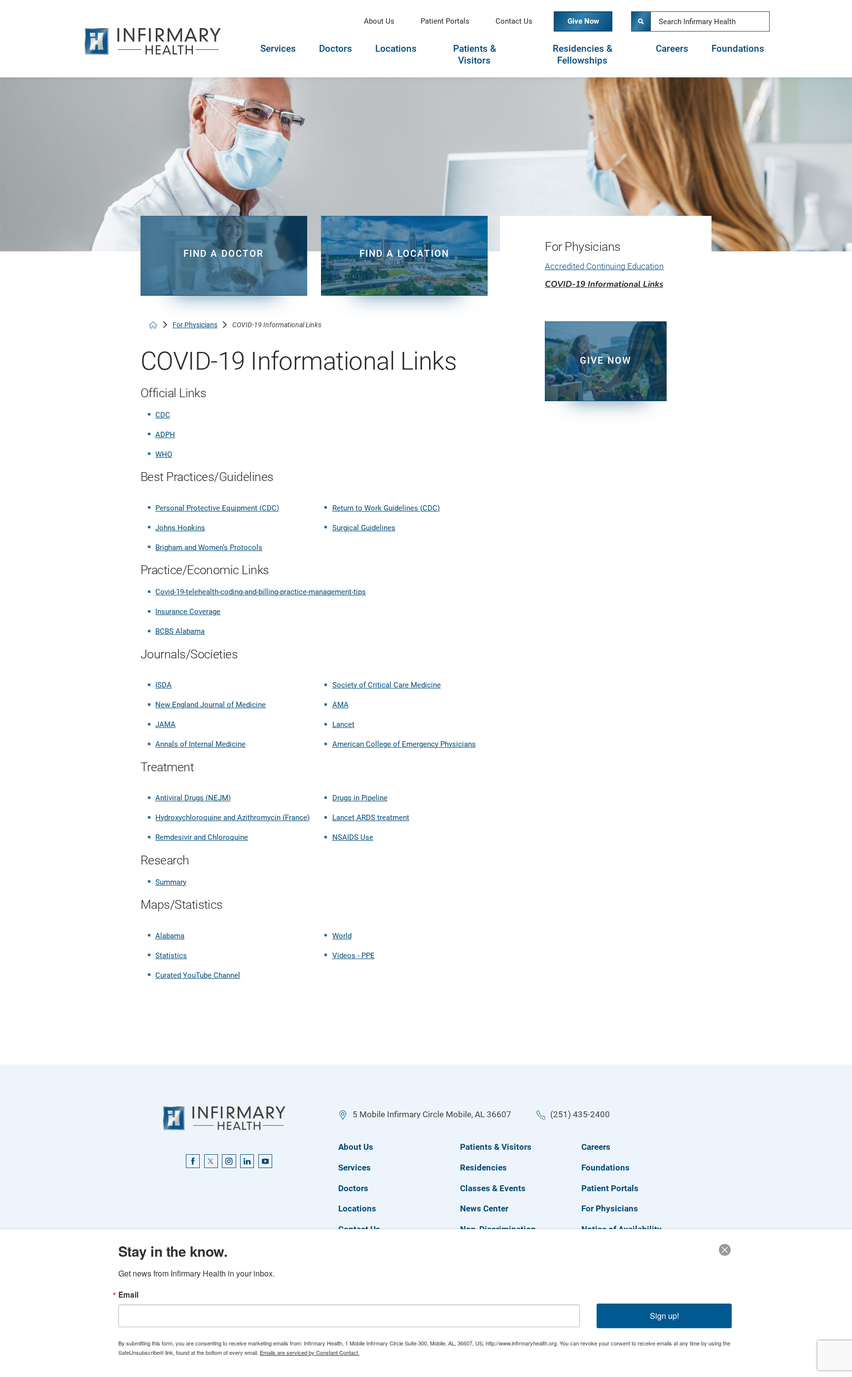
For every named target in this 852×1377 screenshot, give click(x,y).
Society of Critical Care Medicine (386, 685)
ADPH (165, 434)
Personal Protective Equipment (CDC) (217, 508)
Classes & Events (493, 1188)
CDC (162, 415)
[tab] (277, 54)
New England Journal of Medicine (210, 704)
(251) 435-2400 (580, 1114)
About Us (379, 21)
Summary (170, 882)
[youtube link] (265, 1161)
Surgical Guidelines (363, 527)
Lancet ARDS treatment (370, 817)
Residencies (483, 1167)
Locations (396, 48)
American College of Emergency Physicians (404, 744)
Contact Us (514, 21)
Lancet (343, 724)
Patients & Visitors (474, 55)
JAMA (165, 724)
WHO (163, 454)
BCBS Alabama (180, 631)
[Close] (725, 1250)
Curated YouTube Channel (197, 975)
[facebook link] (193, 1161)
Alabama (169, 935)
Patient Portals (445, 21)
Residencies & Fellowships (582, 55)
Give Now (583, 21)
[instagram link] (229, 1161)
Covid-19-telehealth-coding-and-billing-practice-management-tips (260, 591)
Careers (672, 48)
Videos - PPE (353, 955)
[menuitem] (606, 271)
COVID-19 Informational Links (604, 284)
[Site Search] (641, 21)
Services (278, 48)
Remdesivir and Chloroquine (201, 837)
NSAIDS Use (352, 837)
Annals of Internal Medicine (200, 744)
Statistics (171, 955)
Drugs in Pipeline (360, 797)
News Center (484, 1208)
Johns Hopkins (180, 527)
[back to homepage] (153, 325)
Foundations (737, 48)
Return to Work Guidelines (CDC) (386, 508)
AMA (340, 704)
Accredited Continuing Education (604, 266)
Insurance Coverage (187, 611)
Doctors (335, 48)
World (342, 935)
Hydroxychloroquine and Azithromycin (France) (232, 817)
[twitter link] (211, 1161)
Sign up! (664, 1315)
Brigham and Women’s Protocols (208, 547)
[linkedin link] (247, 1161)
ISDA (163, 685)
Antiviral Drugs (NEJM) (193, 797)
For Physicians (195, 325)
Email (128, 1295)
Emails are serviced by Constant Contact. (309, 1352)
